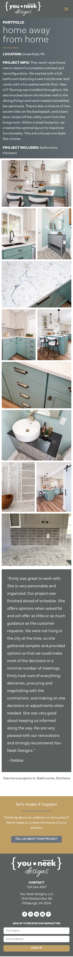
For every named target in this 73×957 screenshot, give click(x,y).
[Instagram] (30, 914)
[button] (66, 8)
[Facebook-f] (24, 914)
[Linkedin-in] (36, 914)
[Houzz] (42, 914)
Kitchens (10, 153)
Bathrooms (48, 148)
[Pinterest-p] (48, 914)
